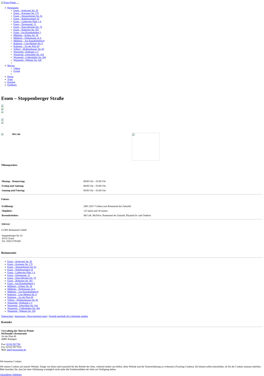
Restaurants (12, 7)
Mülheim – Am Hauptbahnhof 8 (28, 40)
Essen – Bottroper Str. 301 (26, 29)
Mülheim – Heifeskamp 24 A (27, 38)
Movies (11, 65)
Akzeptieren (6, 374)
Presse (10, 76)
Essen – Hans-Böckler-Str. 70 (27, 27)
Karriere (11, 82)
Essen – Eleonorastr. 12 (24, 24)
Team (10, 79)
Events (16, 71)
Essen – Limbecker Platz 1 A (27, 21)
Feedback (12, 85)
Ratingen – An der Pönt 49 (26, 46)
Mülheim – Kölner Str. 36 (25, 35)
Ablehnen (17, 374)
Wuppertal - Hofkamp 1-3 (25, 52)
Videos (16, 68)
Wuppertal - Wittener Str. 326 (27, 60)
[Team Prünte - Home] (8, 2)
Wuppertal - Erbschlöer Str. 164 (28, 54)
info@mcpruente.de (16, 349)
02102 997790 (13, 344)
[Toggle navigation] (17, 3)
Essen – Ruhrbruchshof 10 (26, 18)
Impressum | (21, 316)
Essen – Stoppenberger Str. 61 (27, 16)
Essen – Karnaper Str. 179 (26, 13)
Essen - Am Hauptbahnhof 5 (27, 32)
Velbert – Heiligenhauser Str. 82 (28, 49)
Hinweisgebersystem (37, 316)
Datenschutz (7, 316)
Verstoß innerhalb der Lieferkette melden (68, 316)
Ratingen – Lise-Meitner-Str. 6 (28, 43)
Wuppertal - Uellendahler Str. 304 (29, 57)
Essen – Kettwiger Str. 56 (25, 10)
